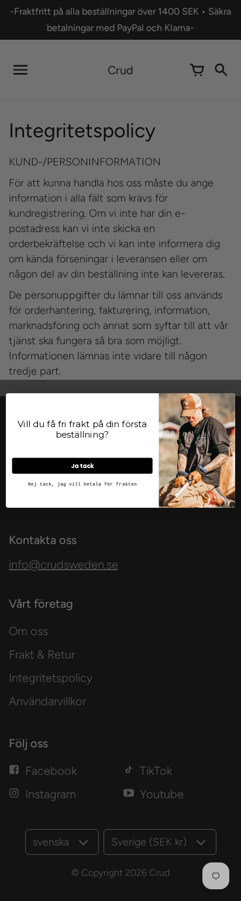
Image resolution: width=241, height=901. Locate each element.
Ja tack (82, 466)
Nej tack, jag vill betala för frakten (82, 484)
